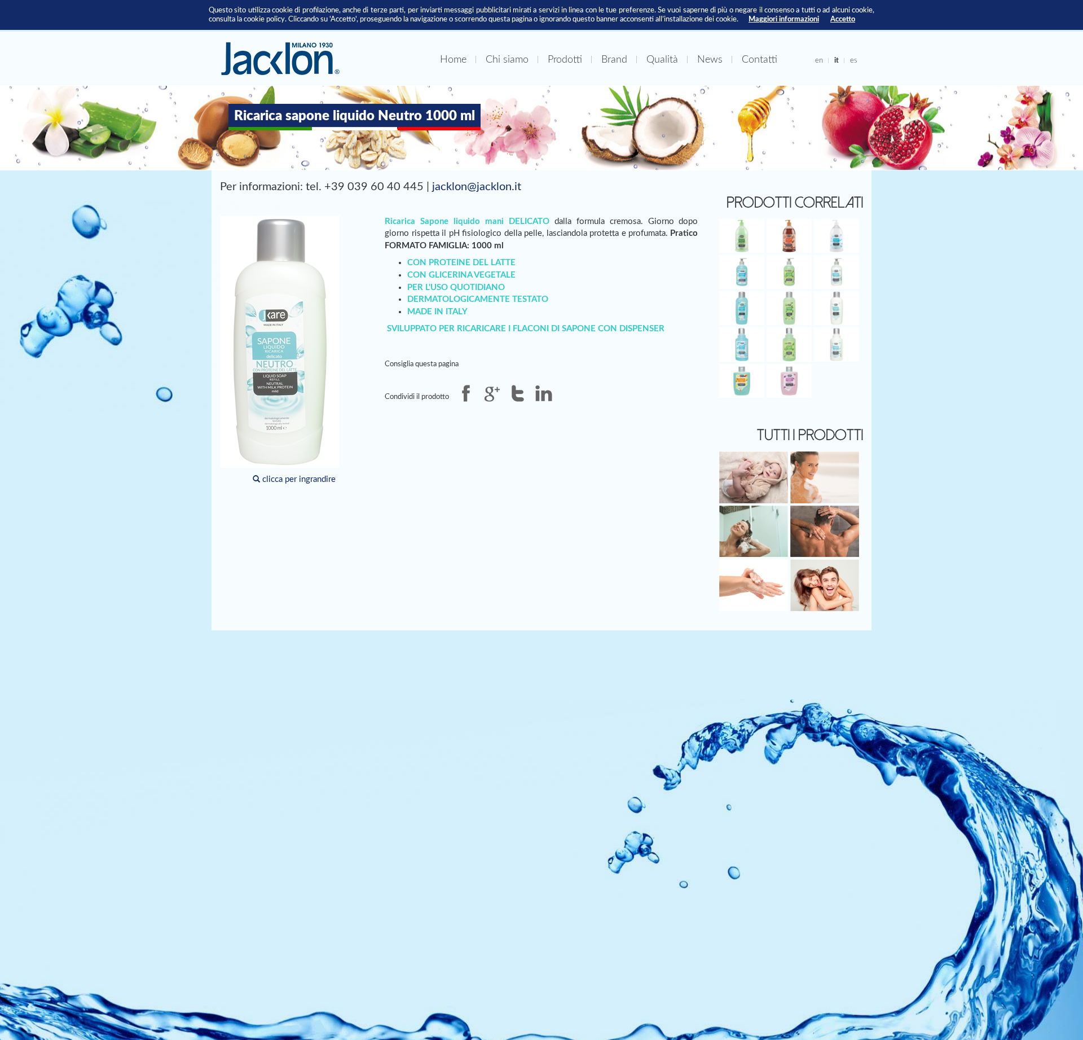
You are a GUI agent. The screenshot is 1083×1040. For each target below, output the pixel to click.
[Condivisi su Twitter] (518, 393)
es (853, 60)
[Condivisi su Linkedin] (544, 393)
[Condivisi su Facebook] (466, 393)
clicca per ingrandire (298, 479)
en (819, 60)
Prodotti (565, 59)
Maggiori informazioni (784, 19)
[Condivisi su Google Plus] (492, 393)
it (836, 60)
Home (453, 59)
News (710, 59)
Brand (614, 59)
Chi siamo (507, 59)
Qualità (662, 59)
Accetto (842, 19)
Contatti (759, 59)
